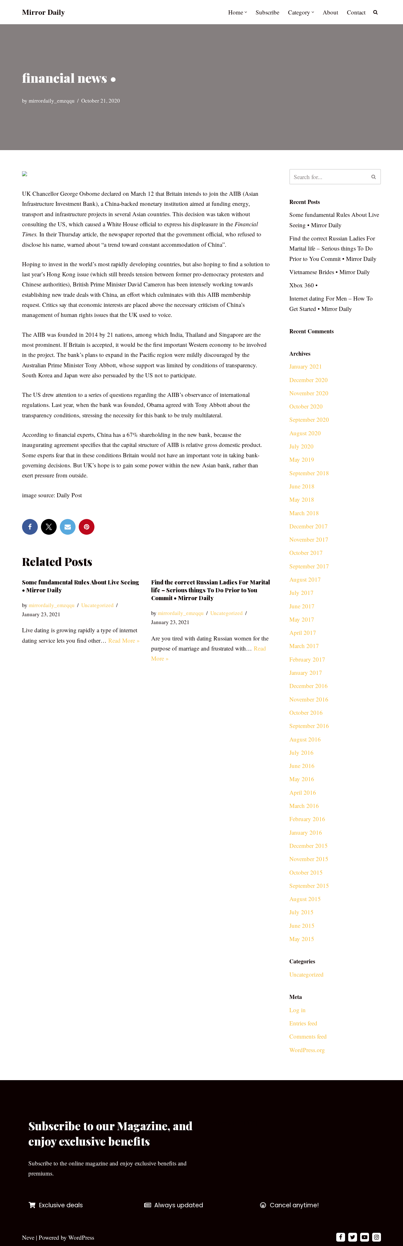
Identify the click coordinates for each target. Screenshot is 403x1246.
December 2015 (308, 845)
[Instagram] (376, 1237)
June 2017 (302, 606)
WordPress (81, 1237)
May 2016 (301, 779)
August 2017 (305, 579)
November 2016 (308, 699)
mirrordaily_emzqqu (52, 100)
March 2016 (304, 805)
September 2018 (309, 473)
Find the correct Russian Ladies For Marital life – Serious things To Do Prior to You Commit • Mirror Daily (210, 590)
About (330, 12)
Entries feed (303, 1023)
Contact (356, 12)
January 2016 (305, 832)
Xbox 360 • (303, 285)
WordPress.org (307, 1050)
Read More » (124, 640)
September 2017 (309, 566)
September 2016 (309, 726)
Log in (297, 1010)
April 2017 (302, 632)
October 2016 (306, 712)
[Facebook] (30, 527)
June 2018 (302, 486)
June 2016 (302, 766)
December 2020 (308, 380)
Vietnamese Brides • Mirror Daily (329, 272)
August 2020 (305, 433)
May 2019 (301, 459)
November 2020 (308, 393)
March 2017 (304, 646)
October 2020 (306, 406)
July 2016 (301, 752)
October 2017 (306, 552)
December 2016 (308, 686)
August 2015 (305, 899)
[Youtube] (364, 1237)
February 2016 (307, 819)
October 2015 (306, 872)
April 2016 (302, 792)
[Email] (68, 527)
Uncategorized (97, 605)
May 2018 (301, 499)
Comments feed (308, 1036)
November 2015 (308, 859)
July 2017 (301, 592)
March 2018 (304, 513)
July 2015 (301, 912)
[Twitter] (49, 527)
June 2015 (302, 925)
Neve (28, 1237)
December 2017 (308, 526)
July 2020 (301, 446)
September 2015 (309, 885)
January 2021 (305, 366)
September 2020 (309, 419)
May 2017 (301, 619)
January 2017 (305, 672)
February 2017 (307, 659)
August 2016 (305, 739)
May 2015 (301, 939)
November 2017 (308, 539)
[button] (246, 12)
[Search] (375, 12)
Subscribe (267, 12)
